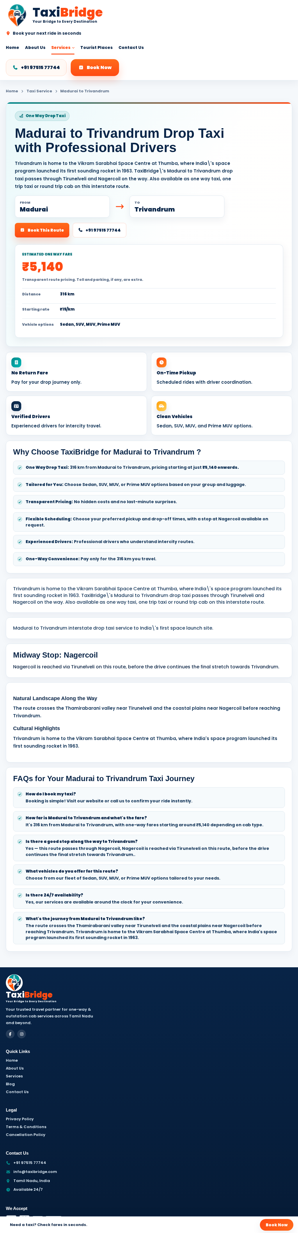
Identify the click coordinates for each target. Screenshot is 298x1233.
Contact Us (131, 47)
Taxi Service (39, 91)
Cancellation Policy (25, 1134)
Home (12, 47)
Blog (10, 1084)
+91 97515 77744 (40, 67)
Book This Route (46, 230)
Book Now (99, 67)
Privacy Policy (20, 1119)
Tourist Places (96, 47)
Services (60, 47)
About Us (35, 47)
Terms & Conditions (26, 1127)
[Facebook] (10, 1034)
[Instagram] (21, 1034)
